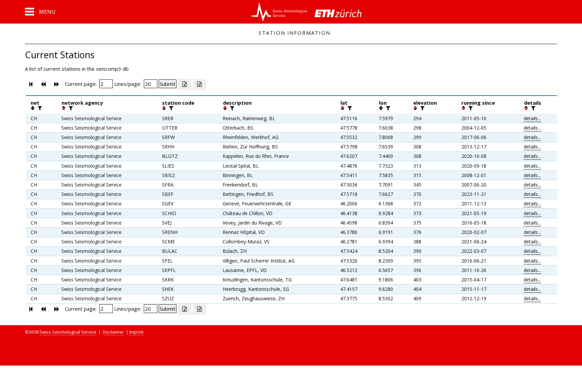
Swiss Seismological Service (67, 332)
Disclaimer (113, 332)
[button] (40, 12)
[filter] (39, 108)
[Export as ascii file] (199, 84)
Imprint (136, 332)
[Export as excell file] (184, 84)
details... (532, 118)
